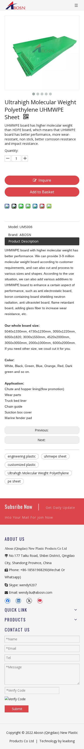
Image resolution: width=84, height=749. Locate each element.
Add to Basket (42, 191)
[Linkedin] (18, 601)
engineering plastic (22, 456)
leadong (69, 741)
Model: (13, 227)
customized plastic (22, 464)
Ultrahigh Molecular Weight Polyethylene (38, 473)
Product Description (23, 241)
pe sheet (14, 481)
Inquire (44, 180)
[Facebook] (7, 601)
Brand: (13, 234)
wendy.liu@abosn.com (35, 592)
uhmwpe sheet (55, 456)
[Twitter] (29, 601)
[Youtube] (40, 601)
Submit (17, 709)
